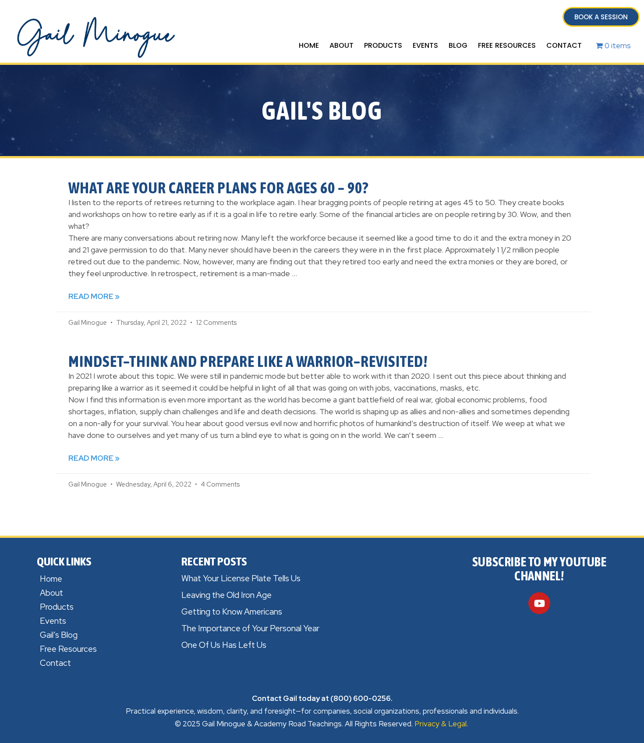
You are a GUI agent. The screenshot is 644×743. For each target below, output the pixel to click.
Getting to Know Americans (231, 611)
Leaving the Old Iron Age (226, 595)
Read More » (94, 296)
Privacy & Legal (440, 724)
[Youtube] (539, 603)
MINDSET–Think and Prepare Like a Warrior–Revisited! (248, 361)
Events (425, 45)
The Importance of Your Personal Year (250, 628)
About (341, 45)
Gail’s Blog (59, 634)
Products (383, 45)
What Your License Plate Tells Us (241, 578)
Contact (564, 45)
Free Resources (507, 45)
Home (309, 45)
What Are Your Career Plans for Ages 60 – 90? (218, 187)
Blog (458, 45)
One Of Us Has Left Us (223, 645)
